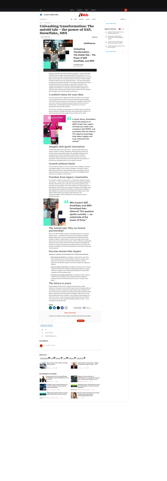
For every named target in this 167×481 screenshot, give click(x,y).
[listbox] (55, 333)
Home (41, 22)
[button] (40, 10)
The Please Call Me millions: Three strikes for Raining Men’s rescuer (115, 37)
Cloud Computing (47, 22)
